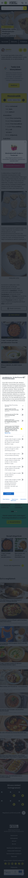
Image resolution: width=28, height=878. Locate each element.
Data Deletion (6, 499)
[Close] (24, 377)
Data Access (15, 499)
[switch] (22, 409)
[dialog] (14, 439)
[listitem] (14, 406)
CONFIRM (8, 493)
